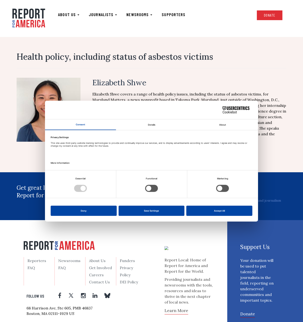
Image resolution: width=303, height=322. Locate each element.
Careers (96, 274)
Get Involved (100, 267)
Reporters (36, 260)
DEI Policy (129, 282)
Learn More (176, 310)
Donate (269, 15)
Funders (127, 260)
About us (67, 14)
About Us (97, 260)
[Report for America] (28, 18)
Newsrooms (138, 14)
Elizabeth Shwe (119, 82)
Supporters (173, 14)
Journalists (102, 14)
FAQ (31, 267)
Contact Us (99, 282)
